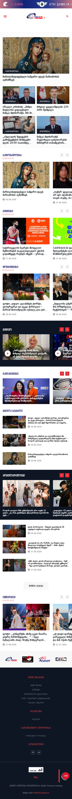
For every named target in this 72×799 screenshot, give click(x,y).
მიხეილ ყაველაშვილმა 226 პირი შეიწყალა (52, 108)
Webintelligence (41, 792)
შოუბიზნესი (10, 267)
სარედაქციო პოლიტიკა (36, 735)
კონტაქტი (36, 689)
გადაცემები (10, 373)
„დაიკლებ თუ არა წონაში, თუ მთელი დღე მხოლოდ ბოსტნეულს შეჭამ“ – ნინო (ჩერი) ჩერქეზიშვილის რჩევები (46, 545)
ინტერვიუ (9, 597)
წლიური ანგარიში (36, 702)
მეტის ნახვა (36, 585)
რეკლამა (36, 719)
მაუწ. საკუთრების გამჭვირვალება (36, 698)
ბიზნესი (8, 211)
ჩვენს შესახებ (36, 685)
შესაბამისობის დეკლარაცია (36, 694)
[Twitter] (39, 752)
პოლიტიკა (10, 101)
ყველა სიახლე (12, 410)
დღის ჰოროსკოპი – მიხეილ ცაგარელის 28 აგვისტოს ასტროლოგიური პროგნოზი (46, 528)
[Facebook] (33, 752)
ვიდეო (7, 329)
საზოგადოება (11, 71)
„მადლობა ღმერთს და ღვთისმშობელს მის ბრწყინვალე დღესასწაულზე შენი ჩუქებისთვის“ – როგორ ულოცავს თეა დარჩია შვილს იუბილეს (48, 438)
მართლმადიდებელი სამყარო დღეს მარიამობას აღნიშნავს (31, 78)
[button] (5, 16)
